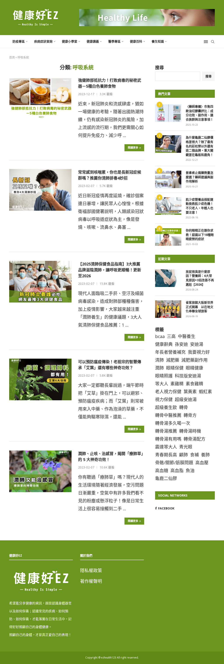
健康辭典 (164, 344)
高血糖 (161, 471)
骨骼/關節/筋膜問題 (174, 463)
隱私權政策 (91, 570)
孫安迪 (181, 344)
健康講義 (93, 41)
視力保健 (164, 399)
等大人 (161, 384)
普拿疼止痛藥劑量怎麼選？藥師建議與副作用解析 (199, 177)
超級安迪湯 (186, 399)
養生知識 (158, 41)
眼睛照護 (164, 376)
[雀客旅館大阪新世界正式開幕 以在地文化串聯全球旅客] (168, 309)
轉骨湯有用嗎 (168, 439)
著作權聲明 (91, 581)
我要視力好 (199, 352)
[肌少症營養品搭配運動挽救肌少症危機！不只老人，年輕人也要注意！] (168, 206)
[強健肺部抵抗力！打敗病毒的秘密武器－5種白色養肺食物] (40, 98)
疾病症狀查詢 (43, 41)
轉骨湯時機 (190, 431)
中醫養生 (186, 336)
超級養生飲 (166, 407)
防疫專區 (18, 41)
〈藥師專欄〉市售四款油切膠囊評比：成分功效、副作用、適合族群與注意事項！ (199, 112)
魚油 (190, 471)
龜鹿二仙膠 (166, 478)
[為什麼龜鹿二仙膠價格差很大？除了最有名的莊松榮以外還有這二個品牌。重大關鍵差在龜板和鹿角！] (168, 144)
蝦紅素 (205, 392)
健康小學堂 (69, 41)
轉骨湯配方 (194, 439)
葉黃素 (190, 392)
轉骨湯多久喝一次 (172, 423)
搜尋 (159, 68)
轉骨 (183, 407)
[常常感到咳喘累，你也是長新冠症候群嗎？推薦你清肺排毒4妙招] (40, 190)
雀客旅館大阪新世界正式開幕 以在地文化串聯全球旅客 (199, 306)
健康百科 (136, 41)
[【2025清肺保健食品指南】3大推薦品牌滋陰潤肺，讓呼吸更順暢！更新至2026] (40, 282)
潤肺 (159, 368)
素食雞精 (194, 384)
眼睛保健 (175, 368)
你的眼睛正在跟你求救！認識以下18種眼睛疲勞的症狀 (200, 234)
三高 (171, 336)
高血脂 (177, 471)
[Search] (212, 41)
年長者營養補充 (170, 352)
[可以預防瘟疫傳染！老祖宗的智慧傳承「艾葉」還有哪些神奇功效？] (40, 379)
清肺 (159, 360)
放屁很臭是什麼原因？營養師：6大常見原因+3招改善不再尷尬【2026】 (200, 278)
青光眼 (185, 447)
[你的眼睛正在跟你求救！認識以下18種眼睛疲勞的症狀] (168, 237)
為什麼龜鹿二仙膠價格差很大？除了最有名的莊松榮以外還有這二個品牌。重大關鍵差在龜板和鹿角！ (199, 146)
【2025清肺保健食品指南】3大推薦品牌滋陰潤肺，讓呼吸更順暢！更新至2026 (109, 269)
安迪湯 (196, 344)
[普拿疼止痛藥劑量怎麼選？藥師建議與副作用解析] (168, 179)
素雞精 (177, 384)
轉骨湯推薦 (166, 431)
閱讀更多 (133, 148)
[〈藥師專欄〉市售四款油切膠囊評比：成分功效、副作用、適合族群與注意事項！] (168, 113)
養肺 (205, 455)
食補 (194, 455)
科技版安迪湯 (188, 376)
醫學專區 (114, 41)
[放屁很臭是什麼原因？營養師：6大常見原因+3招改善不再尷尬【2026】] (168, 278)
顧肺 (183, 455)
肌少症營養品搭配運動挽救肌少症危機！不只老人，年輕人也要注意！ (199, 205)
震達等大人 (166, 447)
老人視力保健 (168, 392)
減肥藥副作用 (194, 360)
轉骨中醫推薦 (168, 415)
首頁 (12, 57)
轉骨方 (190, 415)
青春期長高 (166, 455)
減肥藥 (172, 360)
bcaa (160, 336)
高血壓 (201, 463)
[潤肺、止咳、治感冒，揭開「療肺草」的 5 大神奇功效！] (40, 471)
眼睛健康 (194, 368)
